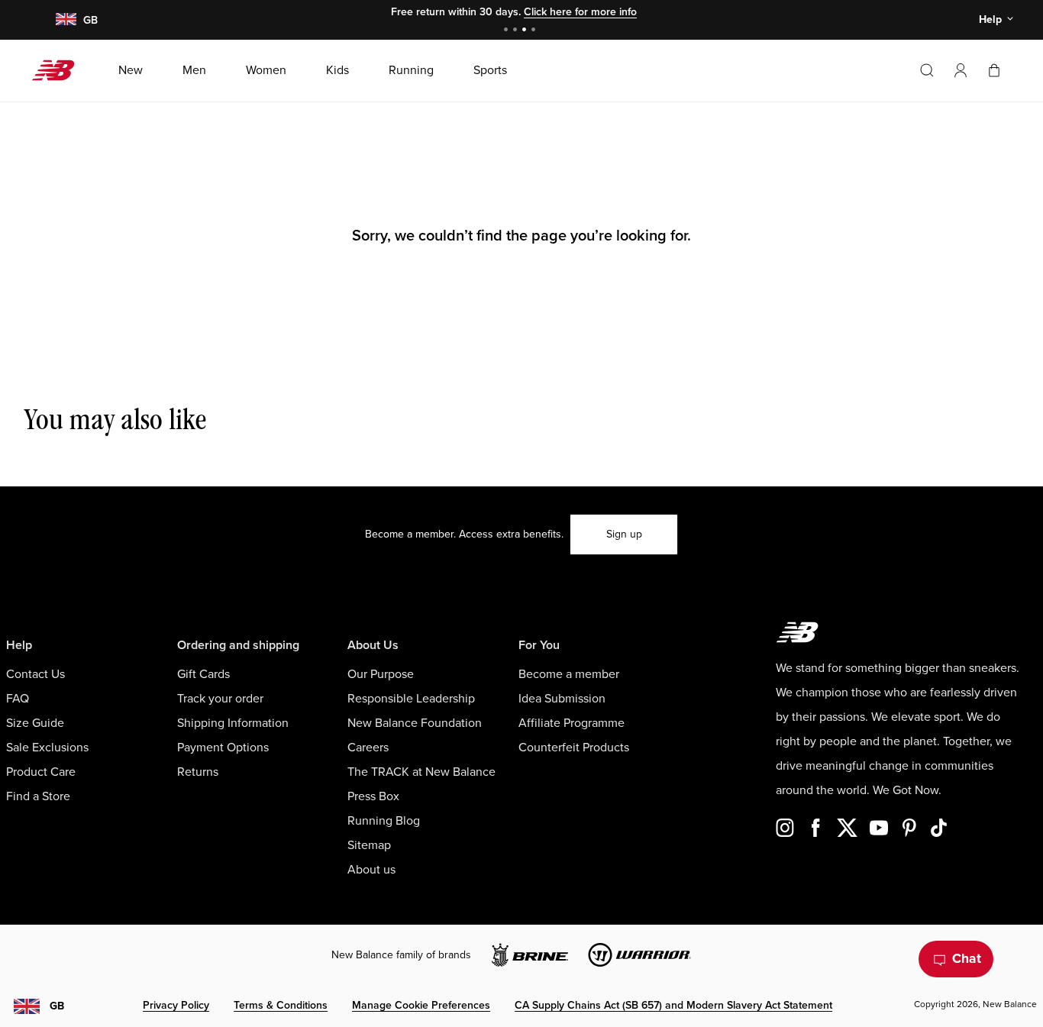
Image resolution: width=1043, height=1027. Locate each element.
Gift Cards (203, 674)
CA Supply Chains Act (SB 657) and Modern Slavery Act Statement (673, 1005)
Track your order (220, 698)
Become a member (568, 674)
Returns (197, 772)
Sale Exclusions (47, 747)
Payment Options (223, 747)
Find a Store (38, 796)
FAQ (17, 698)
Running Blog (383, 820)
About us (371, 869)
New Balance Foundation (414, 723)
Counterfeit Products (573, 747)
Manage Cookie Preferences (421, 1005)
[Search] (927, 70)
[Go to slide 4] (535, 30)
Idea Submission (561, 698)
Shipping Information (233, 723)
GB (57, 1006)
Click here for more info (580, 11)
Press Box (373, 796)
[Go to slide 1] (507, 30)
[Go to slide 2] (517, 30)
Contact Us (35, 674)
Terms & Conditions (281, 1005)
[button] (960, 70)
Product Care (41, 772)
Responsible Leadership (411, 698)
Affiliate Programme (571, 723)
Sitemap (369, 845)
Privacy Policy (176, 1005)
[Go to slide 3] (526, 30)
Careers (368, 747)
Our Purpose (380, 674)
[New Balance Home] (59, 70)
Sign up (624, 534)
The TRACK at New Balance (421, 772)
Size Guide (35, 723)
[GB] (65, 20)
